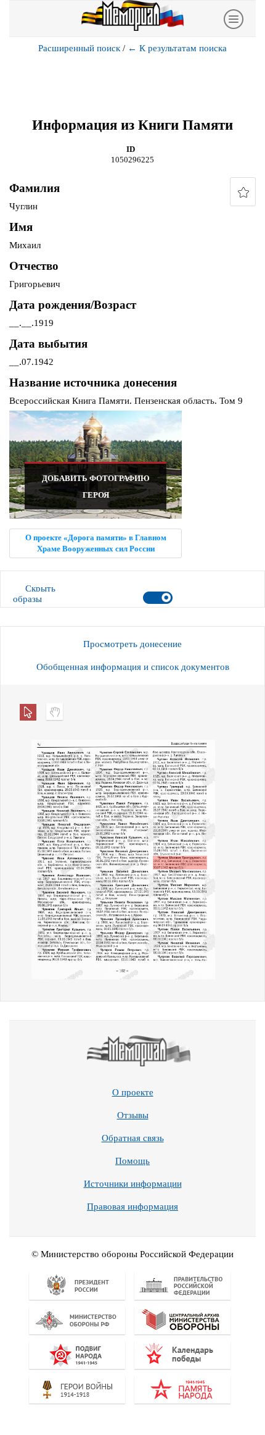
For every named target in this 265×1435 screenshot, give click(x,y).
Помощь (132, 1161)
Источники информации (133, 1184)
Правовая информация (132, 1206)
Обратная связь (133, 1138)
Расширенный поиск (79, 48)
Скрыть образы (34, 594)
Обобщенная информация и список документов (132, 667)
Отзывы (133, 1115)
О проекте (132, 1092)
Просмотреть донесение (132, 644)
